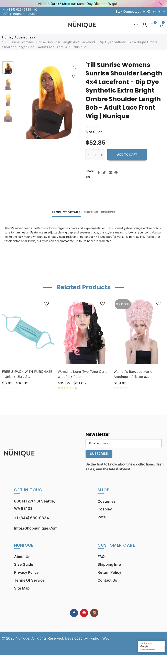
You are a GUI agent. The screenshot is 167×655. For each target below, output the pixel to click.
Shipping (91, 212)
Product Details (66, 212)
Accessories (23, 37)
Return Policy (109, 572)
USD (159, 11)
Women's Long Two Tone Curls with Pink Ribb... (82, 374)
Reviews (108, 212)
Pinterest (116, 172)
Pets (102, 517)
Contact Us (107, 580)
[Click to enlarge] (74, 67)
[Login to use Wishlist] (74, 76)
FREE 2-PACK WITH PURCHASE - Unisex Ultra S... (27, 374)
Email (110, 172)
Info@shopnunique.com (35, 528)
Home (6, 37)
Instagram (94, 613)
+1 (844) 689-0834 (31, 518)
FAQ (101, 557)
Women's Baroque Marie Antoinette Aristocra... (133, 374)
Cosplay (105, 509)
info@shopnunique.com (20, 14)
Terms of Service (29, 580)
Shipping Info (109, 564)
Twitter (104, 172)
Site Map (22, 588)
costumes (107, 501)
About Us (22, 557)
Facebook (99, 172)
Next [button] (70, 100)
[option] (48, 100)
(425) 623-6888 (19, 9)
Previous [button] (27, 100)
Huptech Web (99, 638)
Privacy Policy (26, 572)
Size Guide (23, 564)
